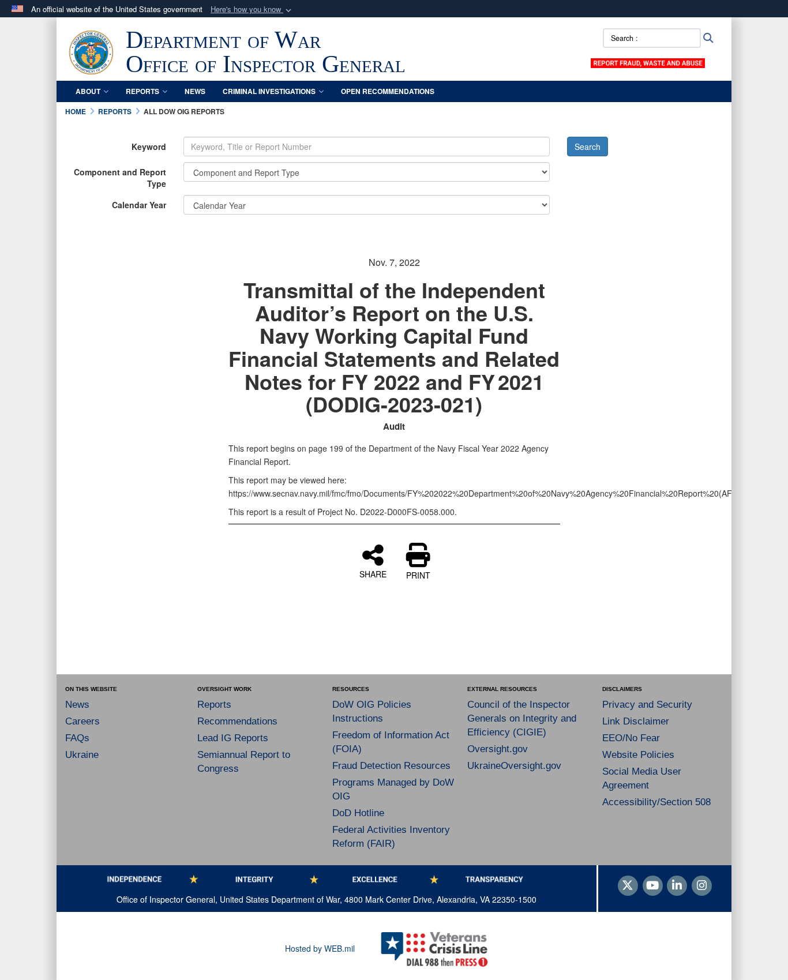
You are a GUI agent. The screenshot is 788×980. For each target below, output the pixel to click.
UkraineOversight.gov (514, 765)
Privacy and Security (647, 704)
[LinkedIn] (677, 886)
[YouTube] (653, 886)
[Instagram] (702, 886)
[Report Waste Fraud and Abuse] (648, 61)
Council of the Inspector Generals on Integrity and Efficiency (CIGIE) (521, 718)
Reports (142, 91)
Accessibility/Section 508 (656, 802)
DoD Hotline (358, 813)
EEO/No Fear (631, 738)
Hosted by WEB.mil (320, 948)
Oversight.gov (497, 749)
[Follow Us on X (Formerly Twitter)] (628, 886)
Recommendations (237, 721)
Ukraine (82, 754)
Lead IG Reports (232, 738)
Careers (82, 721)
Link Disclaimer (635, 721)
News (195, 91)
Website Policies (638, 754)
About (88, 91)
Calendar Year (139, 205)
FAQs (77, 738)
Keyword (149, 146)
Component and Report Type (120, 177)
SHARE (373, 573)
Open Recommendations (387, 91)
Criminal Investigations (269, 91)
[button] (252, 9)
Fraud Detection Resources (391, 765)
